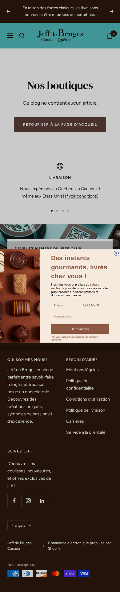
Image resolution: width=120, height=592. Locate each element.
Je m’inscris (80, 329)
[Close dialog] (116, 253)
